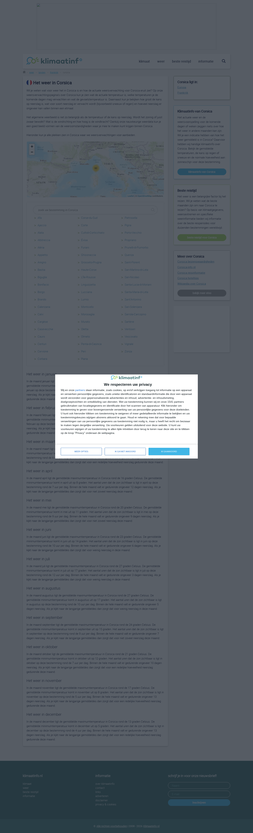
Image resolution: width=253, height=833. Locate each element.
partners (80, 390)
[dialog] (126, 416)
